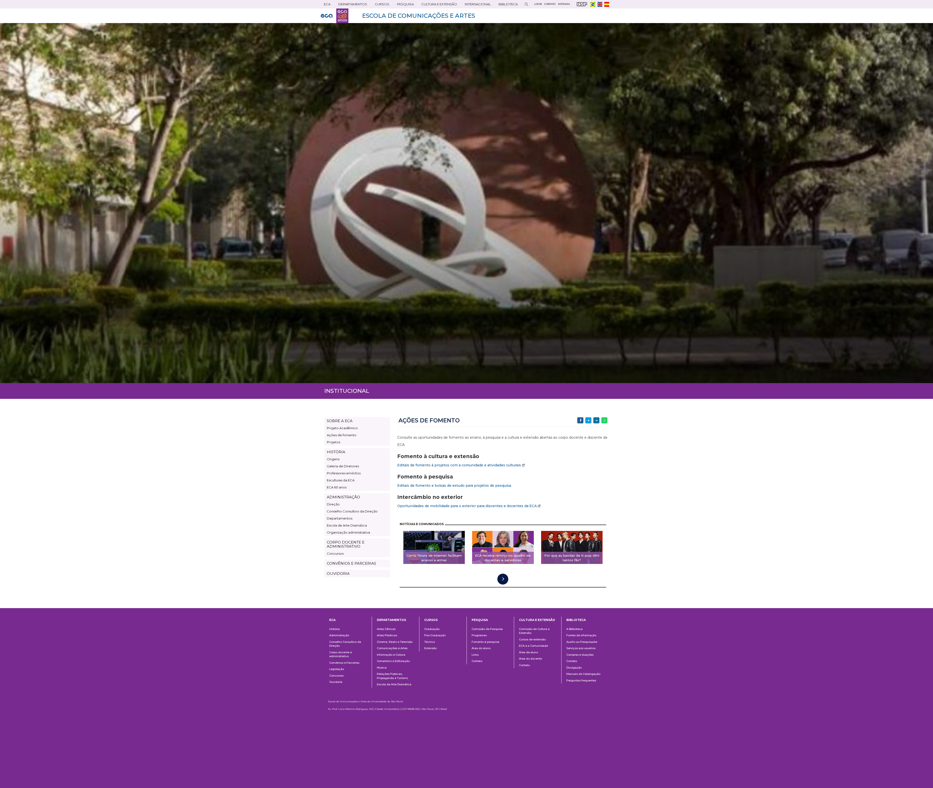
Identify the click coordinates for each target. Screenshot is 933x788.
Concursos (335, 553)
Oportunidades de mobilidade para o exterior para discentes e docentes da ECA (467, 506)
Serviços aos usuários (581, 648)
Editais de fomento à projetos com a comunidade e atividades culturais (459, 465)
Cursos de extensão (532, 639)
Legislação (336, 669)
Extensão (430, 648)
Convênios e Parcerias (344, 662)
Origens (333, 459)
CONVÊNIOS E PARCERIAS (351, 563)
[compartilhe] (580, 420)
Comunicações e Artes (392, 648)
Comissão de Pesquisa (487, 629)
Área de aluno (528, 652)
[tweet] (588, 420)
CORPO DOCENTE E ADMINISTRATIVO (345, 544)
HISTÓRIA (336, 452)
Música (382, 667)
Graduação (432, 629)
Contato (477, 661)
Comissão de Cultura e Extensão (534, 631)
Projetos (333, 442)
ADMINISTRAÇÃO (343, 497)
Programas (479, 635)
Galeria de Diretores (343, 466)
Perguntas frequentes (581, 680)
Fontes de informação (581, 635)
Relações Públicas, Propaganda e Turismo (392, 676)
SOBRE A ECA (340, 421)
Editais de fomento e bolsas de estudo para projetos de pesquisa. (454, 485)
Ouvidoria (335, 682)
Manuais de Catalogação (583, 674)
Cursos (380, 5)
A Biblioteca (574, 629)
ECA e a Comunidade (533, 645)
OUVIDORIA (338, 573)
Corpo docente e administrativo (340, 654)
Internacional (476, 5)
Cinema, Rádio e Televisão (395, 642)
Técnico (429, 642)
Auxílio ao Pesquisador (581, 642)
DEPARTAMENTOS (351, 5)
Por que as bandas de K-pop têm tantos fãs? (571, 557)
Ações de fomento (341, 435)
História (334, 629)
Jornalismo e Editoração (393, 661)
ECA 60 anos (336, 487)
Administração (339, 635)
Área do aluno (481, 648)
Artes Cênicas (386, 629)
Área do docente (530, 658)
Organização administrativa (348, 532)
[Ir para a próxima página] (502, 579)
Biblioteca (506, 5)
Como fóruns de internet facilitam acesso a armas (434, 557)
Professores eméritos (344, 473)
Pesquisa (404, 5)
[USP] (581, 4)
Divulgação (574, 667)
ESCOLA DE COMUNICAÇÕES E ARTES (418, 15)
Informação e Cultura (391, 654)
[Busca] (526, 4)
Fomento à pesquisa (485, 642)
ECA (325, 5)
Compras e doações (580, 654)
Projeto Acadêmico (342, 428)
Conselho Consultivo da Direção (352, 511)
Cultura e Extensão (437, 5)
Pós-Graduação (435, 635)
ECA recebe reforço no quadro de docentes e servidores (503, 557)
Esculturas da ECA (340, 480)
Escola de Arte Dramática (347, 525)
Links (475, 654)
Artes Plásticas (387, 635)
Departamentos (339, 518)
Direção (333, 504)
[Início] (334, 15)
